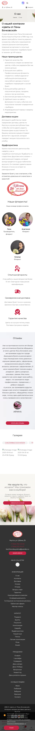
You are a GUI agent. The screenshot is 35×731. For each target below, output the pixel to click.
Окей (11, 728)
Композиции (17, 625)
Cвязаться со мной (17, 503)
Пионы (17, 637)
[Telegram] (19, 3)
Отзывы (17, 587)
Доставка (17, 581)
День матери (17, 664)
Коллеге (18, 697)
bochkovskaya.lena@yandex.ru (17, 549)
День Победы (17, 667)
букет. (7, 86)
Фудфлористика (17, 631)
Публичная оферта (17, 604)
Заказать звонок (17, 553)
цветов (20, 89)
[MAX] (23, 3)
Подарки (17, 617)
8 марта (17, 655)
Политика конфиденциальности (16, 723)
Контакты (17, 578)
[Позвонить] (31, 3)
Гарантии (17, 592)
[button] (31, 383)
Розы (17, 642)
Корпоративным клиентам (17, 595)
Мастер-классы (17, 606)
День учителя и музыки (17, 675)
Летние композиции (17, 639)
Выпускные (17, 669)
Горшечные (17, 634)
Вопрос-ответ (17, 590)
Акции (17, 645)
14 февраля (18, 661)
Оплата (17, 584)
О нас (17, 576)
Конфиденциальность (17, 598)
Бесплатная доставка (13, 97)
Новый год (17, 672)
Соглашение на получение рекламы (17, 601)
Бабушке (17, 691)
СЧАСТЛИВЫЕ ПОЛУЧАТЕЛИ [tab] (15, 443)
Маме (17, 686)
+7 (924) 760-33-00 (17, 544)
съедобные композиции (11, 154)
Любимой (17, 688)
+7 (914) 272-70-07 (17, 546)
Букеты (17, 620)
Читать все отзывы (17, 423)
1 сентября (17, 658)
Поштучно (17, 623)
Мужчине (17, 694)
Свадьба (17, 628)
